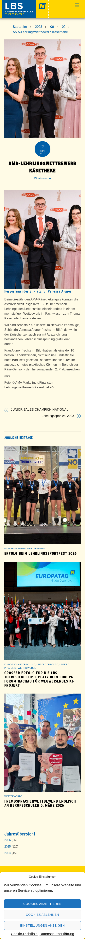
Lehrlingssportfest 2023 (58, 416)
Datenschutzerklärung (57, 934)
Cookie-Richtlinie (24, 934)
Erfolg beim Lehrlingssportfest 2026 (40, 553)
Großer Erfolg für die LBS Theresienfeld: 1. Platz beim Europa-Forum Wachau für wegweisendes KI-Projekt (39, 679)
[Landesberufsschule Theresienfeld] (25, 16)
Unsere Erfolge (15, 548)
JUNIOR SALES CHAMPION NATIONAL (39, 409)
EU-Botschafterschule (19, 664)
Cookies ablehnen (42, 914)
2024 (7, 853)
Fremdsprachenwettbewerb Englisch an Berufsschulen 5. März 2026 (40, 803)
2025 (7, 846)
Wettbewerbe (42, 178)
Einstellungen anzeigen (42, 925)
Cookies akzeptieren (42, 903)
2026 (7, 840)
